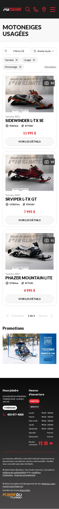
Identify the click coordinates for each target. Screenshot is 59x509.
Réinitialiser (50, 66)
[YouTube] (51, 443)
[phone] (36, 9)
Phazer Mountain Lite (28, 278)
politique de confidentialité (14, 472)
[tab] (34, 401)
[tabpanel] (41, 425)
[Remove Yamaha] (16, 60)
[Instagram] (46, 443)
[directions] (44, 9)
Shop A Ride (25, 490)
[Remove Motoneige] (20, 67)
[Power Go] (29, 495)
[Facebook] (41, 443)
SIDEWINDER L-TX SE (24, 120)
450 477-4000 (15, 414)
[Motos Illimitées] (12, 9)
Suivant (43, 315)
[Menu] (52, 9)
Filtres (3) (18, 51)
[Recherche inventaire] (28, 9)
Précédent (17, 315)
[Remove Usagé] (34, 60)
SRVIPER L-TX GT (21, 199)
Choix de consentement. (25, 475)
